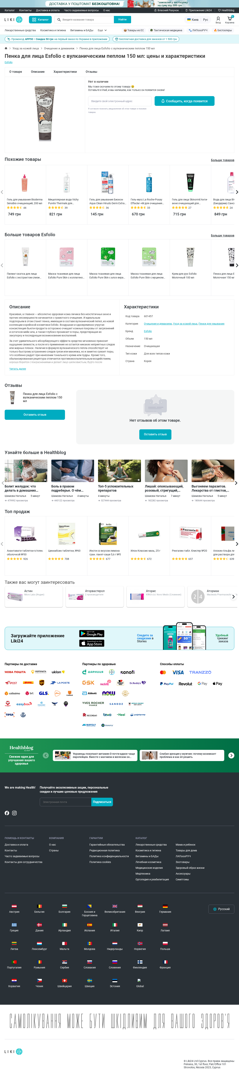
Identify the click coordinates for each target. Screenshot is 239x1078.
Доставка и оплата (48, 10)
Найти (122, 19)
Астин (28, 591)
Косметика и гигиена (53, 30)
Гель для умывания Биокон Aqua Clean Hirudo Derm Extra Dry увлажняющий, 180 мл (107, 201)
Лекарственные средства (20, 30)
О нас (106, 10)
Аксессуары (183, 873)
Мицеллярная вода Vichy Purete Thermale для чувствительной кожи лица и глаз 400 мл (66, 201)
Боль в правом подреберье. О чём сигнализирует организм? (71, 488)
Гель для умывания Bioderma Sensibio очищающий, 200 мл (25, 201)
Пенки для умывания (211, 323)
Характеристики (65, 71)
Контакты (25, 10)
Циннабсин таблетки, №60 (64, 550)
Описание (38, 71)
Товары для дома (186, 850)
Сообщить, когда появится (187, 101)
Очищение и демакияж (59, 48)
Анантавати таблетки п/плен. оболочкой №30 (25, 552)
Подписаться (102, 802)
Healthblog (228, 10)
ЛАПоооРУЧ (183, 856)
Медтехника (143, 873)
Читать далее (17, 368)
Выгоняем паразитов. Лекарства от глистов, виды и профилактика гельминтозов (209, 488)
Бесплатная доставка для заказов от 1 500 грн (148, 39)
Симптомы (182, 879)
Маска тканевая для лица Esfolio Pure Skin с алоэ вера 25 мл (106, 275)
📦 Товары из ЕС (134, 30)
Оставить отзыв (35, 414)
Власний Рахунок (168, 10)
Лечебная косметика (148, 862)
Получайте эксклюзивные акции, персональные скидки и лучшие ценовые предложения (74, 789)
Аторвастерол (95, 591)
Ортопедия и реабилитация (152, 879)
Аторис (151, 591)
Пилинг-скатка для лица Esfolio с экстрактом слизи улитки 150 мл (23, 275)
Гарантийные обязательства (107, 844)
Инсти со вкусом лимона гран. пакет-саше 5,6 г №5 (105, 552)
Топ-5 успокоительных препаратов (115, 488)
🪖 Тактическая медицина (166, 30)
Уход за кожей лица (26, 48)
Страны (54, 850)
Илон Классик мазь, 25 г (145, 550)
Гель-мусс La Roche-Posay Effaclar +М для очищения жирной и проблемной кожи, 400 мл (148, 201)
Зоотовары (183, 862)
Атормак (213, 591)
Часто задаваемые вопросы (81, 10)
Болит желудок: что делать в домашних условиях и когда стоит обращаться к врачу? (23, 488)
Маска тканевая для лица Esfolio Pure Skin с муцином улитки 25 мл (147, 275)
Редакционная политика (104, 850)
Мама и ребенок (185, 844)
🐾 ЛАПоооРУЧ (198, 30)
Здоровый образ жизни (190, 867)
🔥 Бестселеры (223, 30)
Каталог (10, 10)
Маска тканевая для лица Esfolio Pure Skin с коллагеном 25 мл (66, 275)
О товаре (15, 71)
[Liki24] (13, 1051)
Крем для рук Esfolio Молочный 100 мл (184, 275)
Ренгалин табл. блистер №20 (189, 550)
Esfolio (9, 62)
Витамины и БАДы (81, 30)
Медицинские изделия (149, 867)
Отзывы (91, 71)
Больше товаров (222, 235)
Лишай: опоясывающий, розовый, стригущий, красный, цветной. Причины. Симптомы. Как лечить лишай (165, 488)
